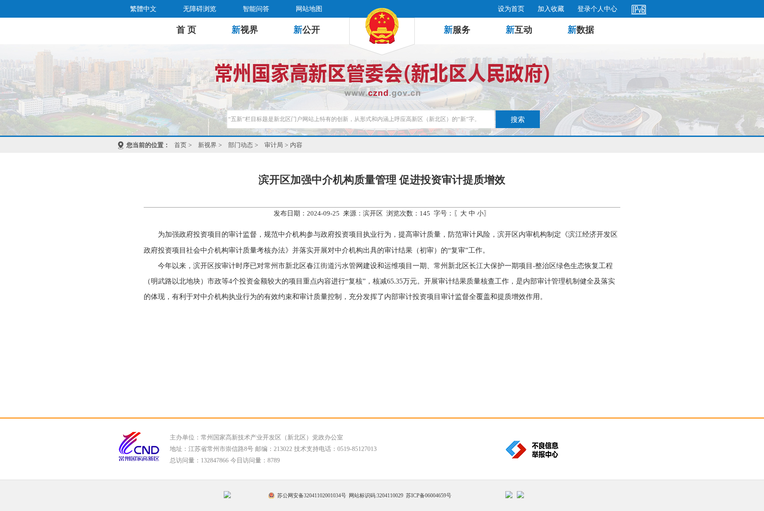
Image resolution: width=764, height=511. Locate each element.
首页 (180, 145)
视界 (245, 29)
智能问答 (256, 8)
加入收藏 (551, 8)
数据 (581, 29)
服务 (457, 29)
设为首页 (511, 8)
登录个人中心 (597, 8)
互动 (519, 29)
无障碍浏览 (199, 8)
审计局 (273, 145)
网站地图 (309, 8)
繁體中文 (143, 8)
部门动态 (240, 145)
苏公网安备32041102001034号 (311, 495)
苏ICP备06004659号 (428, 495)
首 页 (186, 29)
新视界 (207, 145)
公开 (307, 29)
